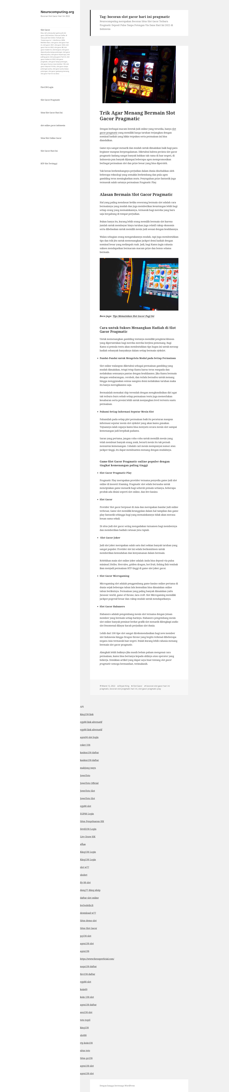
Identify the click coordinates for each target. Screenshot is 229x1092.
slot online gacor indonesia (53, 125)
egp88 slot (85, 806)
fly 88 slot (85, 882)
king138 (84, 1027)
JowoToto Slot (87, 790)
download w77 (88, 913)
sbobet (83, 874)
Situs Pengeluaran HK (92, 821)
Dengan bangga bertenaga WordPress (117, 1085)
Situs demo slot (88, 920)
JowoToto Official (89, 783)
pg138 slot (85, 935)
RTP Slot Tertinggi (49, 163)
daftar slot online (89, 897)
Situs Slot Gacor (88, 928)
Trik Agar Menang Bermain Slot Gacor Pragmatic (137, 116)
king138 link (87, 714)
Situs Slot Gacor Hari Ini (51, 112)
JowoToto (85, 775)
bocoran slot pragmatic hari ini (123, 688)
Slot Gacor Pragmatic (50, 100)
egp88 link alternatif (91, 722)
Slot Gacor (55, 52)
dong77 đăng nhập (90, 890)
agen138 (84, 951)
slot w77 (84, 867)
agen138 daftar (88, 1004)
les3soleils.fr (87, 905)
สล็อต (83, 844)
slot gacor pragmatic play (149, 688)
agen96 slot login (89, 737)
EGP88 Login (87, 813)
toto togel (85, 1020)
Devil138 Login (88, 829)
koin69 (83, 989)
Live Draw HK (87, 836)
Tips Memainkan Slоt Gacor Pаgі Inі (133, 316)
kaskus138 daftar (89, 752)
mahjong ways (88, 767)
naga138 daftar (88, 966)
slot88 (83, 1035)
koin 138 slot (87, 997)
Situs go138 (86, 1058)
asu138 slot (86, 1012)
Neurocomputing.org (57, 12)
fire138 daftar (87, 974)
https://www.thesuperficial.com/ (97, 958)
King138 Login (88, 851)
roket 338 (85, 744)
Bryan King (124, 686)
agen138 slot (87, 943)
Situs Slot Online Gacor (51, 138)
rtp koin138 (86, 1042)
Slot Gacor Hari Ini (49, 151)
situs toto (85, 1050)
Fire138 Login (47, 87)
